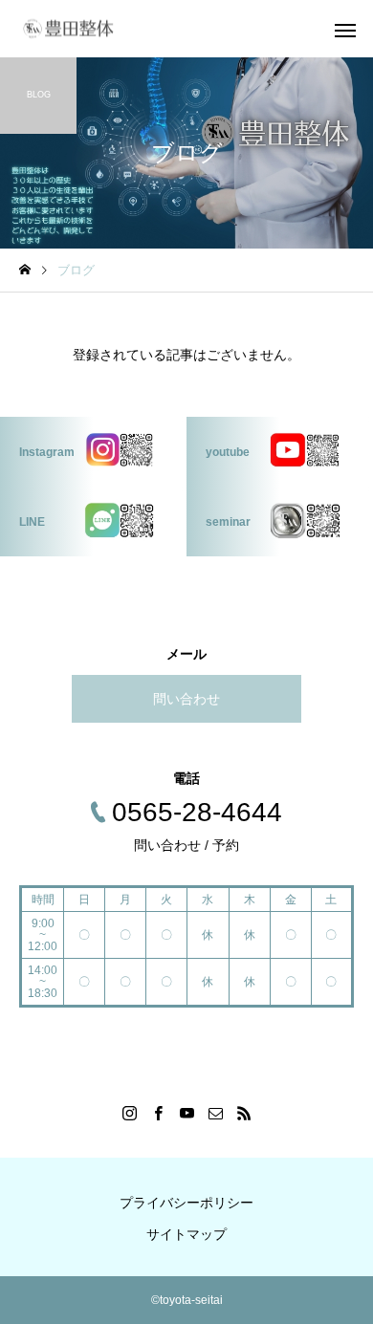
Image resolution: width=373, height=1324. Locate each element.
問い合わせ (186, 698)
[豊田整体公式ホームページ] (67, 29)
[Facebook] (157, 1112)
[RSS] (243, 1112)
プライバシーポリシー (186, 1202)
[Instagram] (129, 1112)
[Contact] (215, 1112)
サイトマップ (186, 1234)
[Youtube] (186, 1112)
